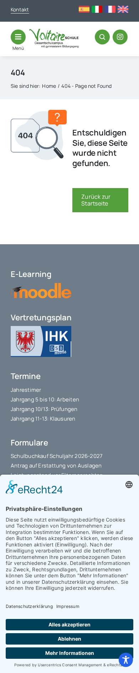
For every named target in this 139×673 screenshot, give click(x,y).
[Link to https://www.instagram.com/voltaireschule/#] (120, 37)
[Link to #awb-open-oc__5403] (18, 37)
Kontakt (20, 9)
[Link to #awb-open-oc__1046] (102, 37)
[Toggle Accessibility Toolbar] (126, 660)
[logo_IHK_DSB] (41, 329)
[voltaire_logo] (54, 32)
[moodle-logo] (41, 286)
